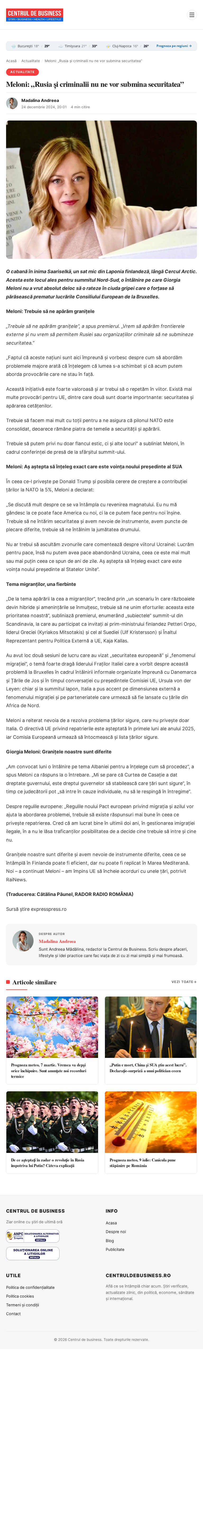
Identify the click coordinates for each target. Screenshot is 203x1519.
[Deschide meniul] (192, 15)
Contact (13, 1313)
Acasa (111, 1223)
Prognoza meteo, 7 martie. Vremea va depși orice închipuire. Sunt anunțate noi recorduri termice (48, 1070)
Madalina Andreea (40, 100)
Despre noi (116, 1231)
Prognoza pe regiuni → (174, 46)
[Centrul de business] (34, 15)
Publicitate (115, 1249)
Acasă (11, 61)
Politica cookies (20, 1296)
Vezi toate (182, 982)
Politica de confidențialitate (30, 1287)
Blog (110, 1240)
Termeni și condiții (22, 1305)
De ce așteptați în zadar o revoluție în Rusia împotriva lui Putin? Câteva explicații (47, 1162)
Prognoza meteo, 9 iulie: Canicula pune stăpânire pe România (143, 1162)
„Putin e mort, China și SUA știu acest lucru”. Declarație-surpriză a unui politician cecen (148, 1067)
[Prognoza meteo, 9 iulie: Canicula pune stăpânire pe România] (151, 1122)
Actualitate (30, 61)
